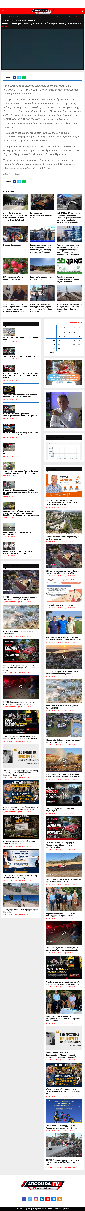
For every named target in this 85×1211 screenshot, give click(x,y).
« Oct (47, 352)
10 (69, 336)
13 (48, 340)
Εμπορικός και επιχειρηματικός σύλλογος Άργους (41, 215)
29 (59, 349)
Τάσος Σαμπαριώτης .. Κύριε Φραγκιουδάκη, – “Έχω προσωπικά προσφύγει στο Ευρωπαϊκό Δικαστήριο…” (20, 773)
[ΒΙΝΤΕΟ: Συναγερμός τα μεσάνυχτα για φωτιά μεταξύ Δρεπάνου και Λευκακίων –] (21, 687)
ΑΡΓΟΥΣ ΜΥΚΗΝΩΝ (60, 6)
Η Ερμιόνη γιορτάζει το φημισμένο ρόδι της (13, 278)
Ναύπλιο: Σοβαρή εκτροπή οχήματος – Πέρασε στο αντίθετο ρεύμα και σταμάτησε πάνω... (20, 668)
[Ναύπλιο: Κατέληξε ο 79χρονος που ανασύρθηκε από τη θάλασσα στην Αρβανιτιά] (9, 409)
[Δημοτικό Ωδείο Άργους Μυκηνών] (64, 590)
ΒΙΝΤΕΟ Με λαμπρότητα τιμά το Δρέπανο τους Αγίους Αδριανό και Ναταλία (20, 598)
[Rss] (59, 1199)
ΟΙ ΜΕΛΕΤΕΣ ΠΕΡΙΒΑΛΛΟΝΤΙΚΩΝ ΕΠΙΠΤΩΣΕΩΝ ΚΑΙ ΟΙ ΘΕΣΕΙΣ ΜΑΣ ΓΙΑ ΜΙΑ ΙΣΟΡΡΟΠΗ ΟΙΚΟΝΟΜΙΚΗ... (62, 502)
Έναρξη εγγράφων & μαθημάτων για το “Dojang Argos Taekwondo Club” (68, 279)
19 (79, 340)
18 (74, 340)
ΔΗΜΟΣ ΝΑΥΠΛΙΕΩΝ (31, 6)
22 (59, 345)
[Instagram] (36, 1199)
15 (59, 340)
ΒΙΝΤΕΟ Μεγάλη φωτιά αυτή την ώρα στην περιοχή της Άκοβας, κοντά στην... (63, 880)
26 (79, 345)
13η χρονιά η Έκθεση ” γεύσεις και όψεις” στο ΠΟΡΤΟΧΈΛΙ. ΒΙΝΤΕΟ (63, 741)
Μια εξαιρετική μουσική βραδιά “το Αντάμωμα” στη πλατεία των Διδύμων (62, 1127)
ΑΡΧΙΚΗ (21, 6)
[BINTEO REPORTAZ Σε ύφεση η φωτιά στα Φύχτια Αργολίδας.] (9, 527)
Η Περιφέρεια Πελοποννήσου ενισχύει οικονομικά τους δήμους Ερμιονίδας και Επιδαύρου (69, 307)
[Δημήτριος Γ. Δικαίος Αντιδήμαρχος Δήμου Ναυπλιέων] (21, 895)
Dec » (52, 352)
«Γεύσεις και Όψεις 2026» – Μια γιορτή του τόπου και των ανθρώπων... (62, 673)
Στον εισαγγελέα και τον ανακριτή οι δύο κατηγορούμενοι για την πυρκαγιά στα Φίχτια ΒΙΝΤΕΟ (20, 492)
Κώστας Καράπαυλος (12, 245)
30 (64, 349)
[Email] (53, 1199)
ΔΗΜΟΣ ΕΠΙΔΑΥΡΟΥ (74, 6)
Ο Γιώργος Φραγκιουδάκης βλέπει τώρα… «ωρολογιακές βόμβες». (19, 842)
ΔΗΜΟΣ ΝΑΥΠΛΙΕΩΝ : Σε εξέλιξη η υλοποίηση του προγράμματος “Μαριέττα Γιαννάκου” (41, 307)
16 (64, 340)
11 (74, 336)
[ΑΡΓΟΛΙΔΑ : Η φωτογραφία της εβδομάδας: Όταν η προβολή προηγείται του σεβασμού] (64, 1002)
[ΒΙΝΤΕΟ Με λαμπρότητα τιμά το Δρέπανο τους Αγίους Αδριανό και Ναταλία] (21, 582)
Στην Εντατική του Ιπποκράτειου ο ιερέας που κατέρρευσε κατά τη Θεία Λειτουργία (20, 737)
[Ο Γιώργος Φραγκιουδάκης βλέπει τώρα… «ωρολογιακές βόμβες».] (21, 827)
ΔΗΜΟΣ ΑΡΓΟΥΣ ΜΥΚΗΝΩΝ (19, 20)
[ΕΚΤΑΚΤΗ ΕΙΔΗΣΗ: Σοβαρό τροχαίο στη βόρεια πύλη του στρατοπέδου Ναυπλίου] (9, 428)
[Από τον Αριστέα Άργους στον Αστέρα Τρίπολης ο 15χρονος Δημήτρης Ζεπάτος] (64, 622)
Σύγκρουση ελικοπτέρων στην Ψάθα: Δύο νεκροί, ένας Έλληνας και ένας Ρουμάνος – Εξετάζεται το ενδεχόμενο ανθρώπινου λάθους (21, 513)
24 (69, 345)
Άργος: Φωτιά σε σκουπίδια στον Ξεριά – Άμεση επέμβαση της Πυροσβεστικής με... (63, 775)
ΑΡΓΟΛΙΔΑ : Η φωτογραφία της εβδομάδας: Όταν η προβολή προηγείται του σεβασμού (63, 1018)
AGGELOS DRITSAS (11, 602)
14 (54, 340)
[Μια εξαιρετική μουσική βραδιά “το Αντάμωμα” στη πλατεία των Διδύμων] (64, 1111)
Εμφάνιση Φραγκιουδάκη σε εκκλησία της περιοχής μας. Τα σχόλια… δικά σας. (63, 915)
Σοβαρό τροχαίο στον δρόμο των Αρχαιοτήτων (20, 356)
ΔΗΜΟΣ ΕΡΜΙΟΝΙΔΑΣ (45, 6)
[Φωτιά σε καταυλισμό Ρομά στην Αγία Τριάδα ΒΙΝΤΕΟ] (9, 332)
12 (79, 336)
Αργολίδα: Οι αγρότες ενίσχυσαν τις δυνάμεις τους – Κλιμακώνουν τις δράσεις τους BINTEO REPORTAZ (15, 216)
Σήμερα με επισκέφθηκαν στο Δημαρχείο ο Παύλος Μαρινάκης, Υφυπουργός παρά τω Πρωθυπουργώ (41, 248)
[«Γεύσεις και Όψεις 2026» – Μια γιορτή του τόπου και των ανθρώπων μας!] (64, 657)
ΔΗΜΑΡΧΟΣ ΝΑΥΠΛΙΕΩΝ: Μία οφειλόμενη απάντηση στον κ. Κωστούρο (20, 877)
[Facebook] (24, 1199)
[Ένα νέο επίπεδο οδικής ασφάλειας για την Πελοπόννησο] (64, 522)
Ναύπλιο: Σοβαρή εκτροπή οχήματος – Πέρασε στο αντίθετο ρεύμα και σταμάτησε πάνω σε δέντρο (20, 375)
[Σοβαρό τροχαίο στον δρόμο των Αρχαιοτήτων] (9, 351)
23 (64, 345)
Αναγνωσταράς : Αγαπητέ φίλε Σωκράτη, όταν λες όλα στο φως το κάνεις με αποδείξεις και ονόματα (15, 307)
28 (54, 349)
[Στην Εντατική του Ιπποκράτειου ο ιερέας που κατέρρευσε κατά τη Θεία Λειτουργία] (9, 390)
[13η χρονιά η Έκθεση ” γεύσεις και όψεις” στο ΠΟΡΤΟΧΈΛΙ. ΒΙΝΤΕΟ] (64, 725)
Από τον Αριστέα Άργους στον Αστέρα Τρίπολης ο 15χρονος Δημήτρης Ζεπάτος (63, 638)
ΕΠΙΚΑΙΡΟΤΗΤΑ (31, 20)
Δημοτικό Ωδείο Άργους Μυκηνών (60, 605)
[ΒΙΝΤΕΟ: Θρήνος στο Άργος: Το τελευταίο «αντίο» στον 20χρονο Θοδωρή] (9, 546)
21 (54, 345)
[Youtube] (47, 1199)
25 (74, 345)
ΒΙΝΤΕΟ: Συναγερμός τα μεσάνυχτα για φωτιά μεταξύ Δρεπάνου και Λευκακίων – (20, 703)
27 (48, 349)
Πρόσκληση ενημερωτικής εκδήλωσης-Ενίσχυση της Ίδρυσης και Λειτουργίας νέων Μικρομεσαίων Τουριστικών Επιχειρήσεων (68, 249)
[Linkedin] (42, 1199)
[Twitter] (30, 1199)
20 (48, 345)
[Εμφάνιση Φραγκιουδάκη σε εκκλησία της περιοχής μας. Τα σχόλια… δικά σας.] (64, 899)
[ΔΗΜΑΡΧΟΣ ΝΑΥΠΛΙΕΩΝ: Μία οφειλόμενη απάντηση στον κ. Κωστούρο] (21, 861)
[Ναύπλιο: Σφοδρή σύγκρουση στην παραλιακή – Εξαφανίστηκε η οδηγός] (9, 447)
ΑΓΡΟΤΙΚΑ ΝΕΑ (6, 20)
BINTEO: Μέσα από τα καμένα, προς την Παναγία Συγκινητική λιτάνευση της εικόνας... (62, 1162)
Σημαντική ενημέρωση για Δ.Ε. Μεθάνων (41, 278)
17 (69, 340)
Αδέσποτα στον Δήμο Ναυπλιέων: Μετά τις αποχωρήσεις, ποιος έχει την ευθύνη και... (20, 808)
